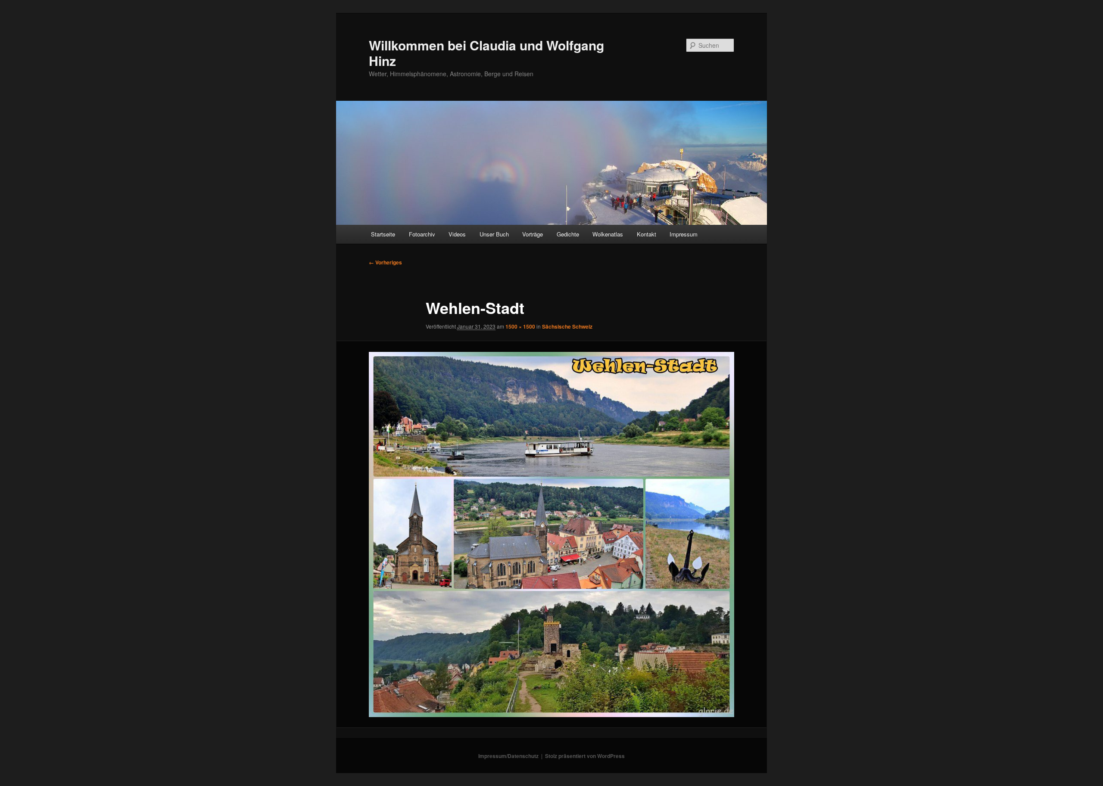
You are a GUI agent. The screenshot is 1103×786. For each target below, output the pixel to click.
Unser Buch (494, 234)
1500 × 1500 (520, 326)
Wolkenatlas (607, 234)
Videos (457, 234)
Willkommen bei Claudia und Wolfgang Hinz (486, 53)
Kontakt (646, 234)
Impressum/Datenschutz (508, 756)
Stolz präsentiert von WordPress (585, 756)
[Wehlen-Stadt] (551, 534)
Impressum (684, 234)
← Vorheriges (385, 262)
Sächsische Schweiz (567, 326)
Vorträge (532, 234)
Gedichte (568, 234)
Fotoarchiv (422, 234)
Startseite (383, 234)
